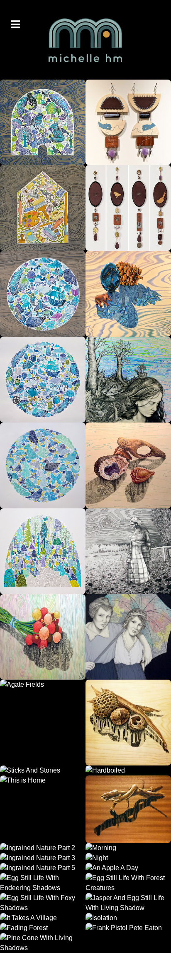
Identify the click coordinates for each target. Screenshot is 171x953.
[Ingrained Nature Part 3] (43, 858)
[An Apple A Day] (128, 868)
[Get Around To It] (43, 380)
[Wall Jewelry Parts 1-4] (128, 208)
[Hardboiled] (128, 770)
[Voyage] (43, 294)
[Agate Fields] (43, 722)
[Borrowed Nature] (128, 465)
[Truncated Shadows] (128, 294)
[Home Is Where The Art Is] (43, 208)
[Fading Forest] (43, 928)
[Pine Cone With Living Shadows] (43, 943)
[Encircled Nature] (43, 465)
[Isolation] (128, 918)
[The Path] (43, 122)
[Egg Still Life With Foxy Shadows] (43, 903)
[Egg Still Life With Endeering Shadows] (43, 883)
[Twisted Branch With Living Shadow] (128, 809)
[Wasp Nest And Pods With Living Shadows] (128, 722)
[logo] (85, 39)
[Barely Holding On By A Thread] (128, 122)
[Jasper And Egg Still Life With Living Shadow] (128, 903)
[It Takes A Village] (43, 918)
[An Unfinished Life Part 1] (128, 551)
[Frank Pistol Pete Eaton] (128, 928)
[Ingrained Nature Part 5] (43, 868)
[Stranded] (128, 380)
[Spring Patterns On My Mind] (128, 637)
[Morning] (128, 848)
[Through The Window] (43, 551)
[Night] (128, 858)
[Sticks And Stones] (43, 770)
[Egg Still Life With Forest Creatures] (128, 883)
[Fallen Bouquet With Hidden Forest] (43, 637)
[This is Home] (43, 809)
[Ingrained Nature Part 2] (43, 848)
